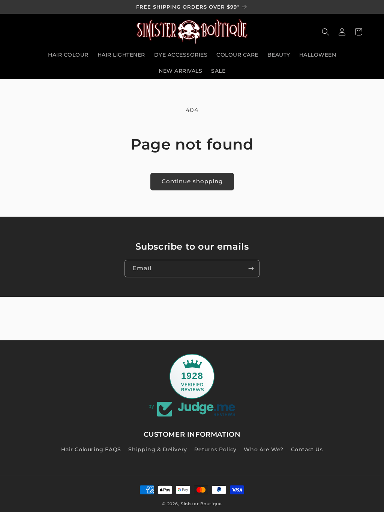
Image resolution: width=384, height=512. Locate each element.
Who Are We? (264, 449)
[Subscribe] (251, 268)
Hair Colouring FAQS (91, 449)
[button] (325, 32)
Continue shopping (192, 181)
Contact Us (307, 449)
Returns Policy (215, 449)
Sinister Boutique (201, 503)
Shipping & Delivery (157, 449)
